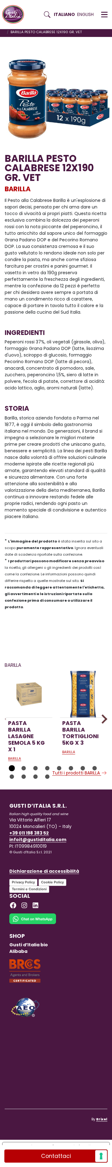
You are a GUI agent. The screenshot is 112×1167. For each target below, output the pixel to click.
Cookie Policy (52, 882)
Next (102, 719)
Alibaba (18, 951)
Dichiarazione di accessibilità (44, 871)
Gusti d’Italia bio (28, 945)
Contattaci (56, 1156)
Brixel (101, 1119)
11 (35, 776)
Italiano (64, 14)
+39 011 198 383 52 (29, 833)
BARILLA (17, 188)
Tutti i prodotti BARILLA (76, 773)
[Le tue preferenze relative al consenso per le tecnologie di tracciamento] (101, 1156)
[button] (104, 14)
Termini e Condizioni (29, 889)
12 (47, 776)
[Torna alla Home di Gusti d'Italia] (15, 14)
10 (23, 776)
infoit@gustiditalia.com (37, 839)
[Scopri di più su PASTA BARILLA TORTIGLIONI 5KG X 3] (83, 694)
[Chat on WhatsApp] (32, 923)
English (85, 14)
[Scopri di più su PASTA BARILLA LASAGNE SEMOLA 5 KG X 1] (29, 694)
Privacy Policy (23, 882)
